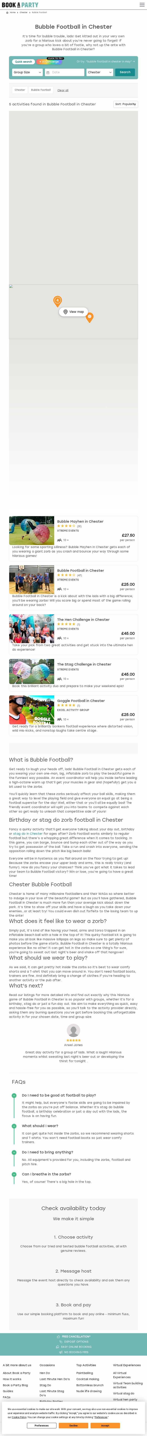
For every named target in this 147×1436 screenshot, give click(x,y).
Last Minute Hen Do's (55, 1379)
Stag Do (45, 1385)
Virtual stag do (123, 1393)
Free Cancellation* (76, 1336)
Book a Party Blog (15, 1385)
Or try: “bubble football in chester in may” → (106, 62)
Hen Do (45, 1373)
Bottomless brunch (90, 1385)
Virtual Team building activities (128, 1385)
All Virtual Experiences (122, 1375)
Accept (105, 1425)
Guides (8, 1391)
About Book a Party (17, 1373)
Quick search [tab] (23, 61)
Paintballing (84, 1373)
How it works (12, 1379)
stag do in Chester (28, 833)
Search (125, 72)
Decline (73, 1425)
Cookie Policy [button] (19, 1417)
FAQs (6, 1397)
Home (13, 12)
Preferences (42, 1425)
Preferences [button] (101, 1417)
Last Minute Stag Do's (52, 1393)
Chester (24, 12)
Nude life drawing (88, 1391)
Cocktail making (87, 1379)
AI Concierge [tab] (50, 61)
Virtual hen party (125, 1399)
